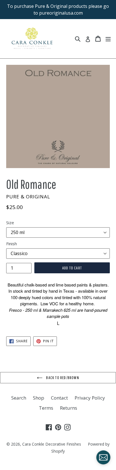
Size (10, 222)
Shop (38, 398)
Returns (68, 408)
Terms (46, 408)
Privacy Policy (90, 398)
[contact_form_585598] (103, 457)
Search (18, 398)
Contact (59, 398)
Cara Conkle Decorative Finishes (51, 444)
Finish (11, 243)
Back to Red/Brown (62, 377)
